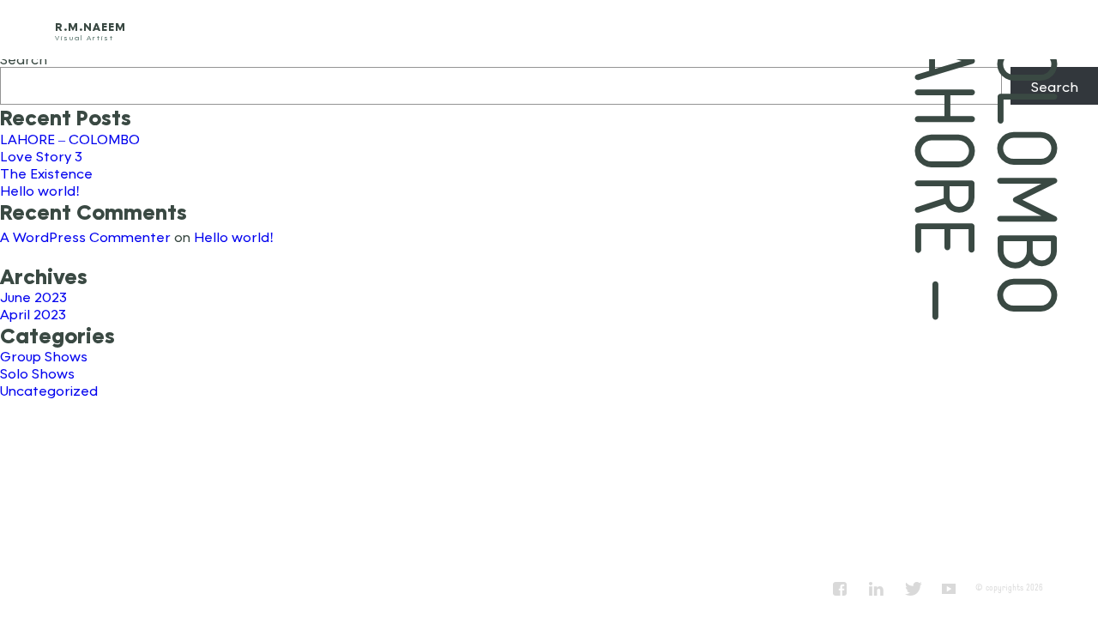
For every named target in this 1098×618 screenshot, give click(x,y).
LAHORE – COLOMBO (70, 138)
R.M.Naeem (90, 26)
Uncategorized (49, 390)
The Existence (46, 173)
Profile (797, 29)
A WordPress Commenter (85, 236)
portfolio (909, 29)
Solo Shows (37, 373)
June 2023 (33, 296)
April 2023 (33, 314)
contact (1023, 29)
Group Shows (43, 356)
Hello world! (40, 190)
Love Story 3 (41, 156)
